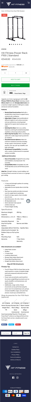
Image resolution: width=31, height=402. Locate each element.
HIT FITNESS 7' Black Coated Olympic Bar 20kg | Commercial (24, 307)
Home (2, 11)
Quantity (4, 69)
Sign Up (26, 333)
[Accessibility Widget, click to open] (28, 201)
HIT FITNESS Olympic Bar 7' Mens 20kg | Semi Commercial (15, 307)
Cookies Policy (15, 349)
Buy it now (15, 85)
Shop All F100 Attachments (15, 264)
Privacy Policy (15, 354)
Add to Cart (15, 79)
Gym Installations (15, 352)
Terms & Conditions (15, 357)
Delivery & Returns (15, 360)
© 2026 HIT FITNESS (15, 387)
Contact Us (15, 347)
